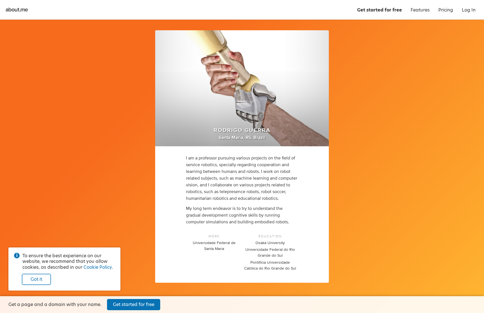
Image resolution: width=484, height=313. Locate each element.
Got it (36, 279)
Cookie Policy (97, 267)
